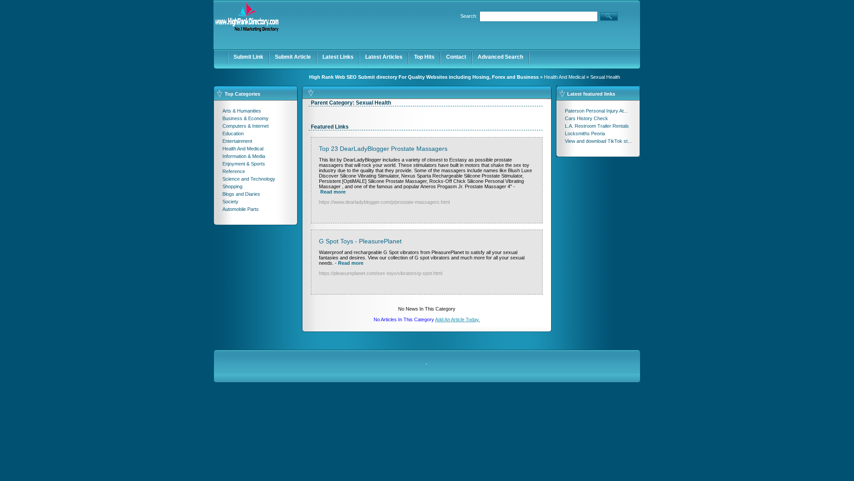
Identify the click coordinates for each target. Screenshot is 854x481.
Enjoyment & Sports (243, 163)
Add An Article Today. (457, 319)
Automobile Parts (240, 209)
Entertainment (237, 141)
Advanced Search (500, 57)
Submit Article (293, 57)
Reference (233, 171)
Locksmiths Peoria (585, 133)
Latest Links (338, 57)
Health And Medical (564, 77)
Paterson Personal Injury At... (596, 110)
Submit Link (248, 57)
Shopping (232, 186)
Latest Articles (384, 57)
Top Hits (424, 57)
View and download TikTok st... (598, 141)
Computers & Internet (245, 126)
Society (230, 201)
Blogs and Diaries (241, 194)
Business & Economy (245, 118)
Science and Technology (248, 179)
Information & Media (243, 156)
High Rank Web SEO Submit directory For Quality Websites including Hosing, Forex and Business (424, 77)
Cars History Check (586, 118)
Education (233, 133)
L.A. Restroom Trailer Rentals (597, 126)
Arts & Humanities (241, 110)
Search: (468, 16)
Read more (333, 191)
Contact (456, 57)
